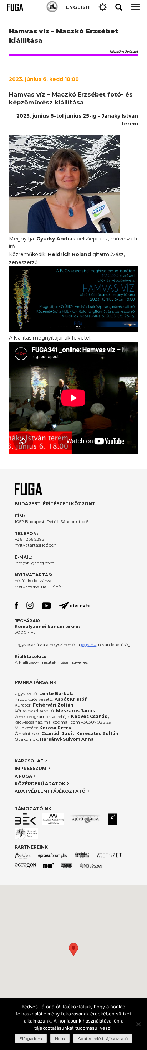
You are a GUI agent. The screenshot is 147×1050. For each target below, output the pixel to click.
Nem (60, 1038)
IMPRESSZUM (30, 768)
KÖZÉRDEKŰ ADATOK (40, 783)
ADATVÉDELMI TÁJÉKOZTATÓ (50, 791)
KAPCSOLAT (29, 761)
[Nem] (138, 1024)
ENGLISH (78, 7)
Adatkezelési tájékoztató (103, 1038)
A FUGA (23, 776)
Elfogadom (30, 1038)
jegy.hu (88, 644)
